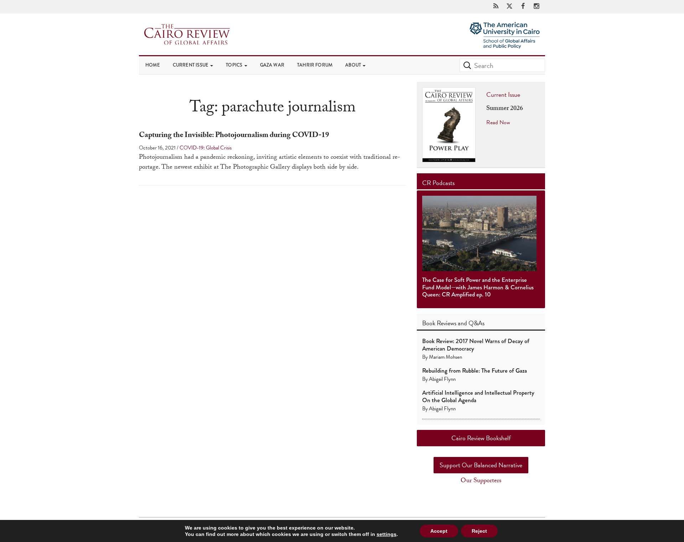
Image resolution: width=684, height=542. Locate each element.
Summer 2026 (504, 109)
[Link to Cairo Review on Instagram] (536, 6)
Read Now (498, 122)
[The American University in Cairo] (505, 28)
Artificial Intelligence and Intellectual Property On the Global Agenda (478, 396)
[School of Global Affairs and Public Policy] (505, 44)
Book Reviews (439, 323)
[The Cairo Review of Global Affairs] (187, 35)
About (353, 65)
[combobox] (502, 65)
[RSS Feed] (496, 6)
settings (387, 534)
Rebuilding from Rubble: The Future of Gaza (474, 370)
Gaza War (272, 65)
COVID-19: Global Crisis (206, 148)
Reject (479, 531)
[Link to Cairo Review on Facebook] (523, 6)
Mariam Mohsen (445, 357)
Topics (234, 65)
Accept (438, 531)
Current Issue (191, 65)
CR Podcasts (438, 183)
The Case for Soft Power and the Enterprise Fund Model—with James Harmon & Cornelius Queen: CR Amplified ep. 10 (478, 287)
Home (152, 65)
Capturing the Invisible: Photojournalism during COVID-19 (234, 136)
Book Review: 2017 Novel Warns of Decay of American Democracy (475, 345)
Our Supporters (481, 481)
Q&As (476, 323)
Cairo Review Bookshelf (481, 438)
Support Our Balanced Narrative (481, 465)
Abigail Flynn (442, 379)
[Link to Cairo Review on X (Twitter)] (509, 6)
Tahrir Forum (314, 65)
